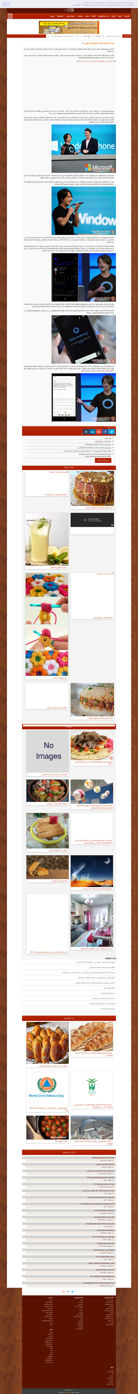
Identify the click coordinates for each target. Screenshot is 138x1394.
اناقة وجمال (49, 1308)
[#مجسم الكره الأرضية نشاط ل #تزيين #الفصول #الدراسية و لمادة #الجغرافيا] (92, 792)
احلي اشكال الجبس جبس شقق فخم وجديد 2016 (48, 952)
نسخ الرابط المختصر (103, 460)
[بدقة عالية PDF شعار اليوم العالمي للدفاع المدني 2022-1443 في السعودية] (92, 1087)
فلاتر (51, 1352)
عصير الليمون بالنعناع (59, 567)
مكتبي (81, 1308)
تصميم (52, 16)
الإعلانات (111, 1312)
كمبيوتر (81, 1312)
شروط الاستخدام (109, 1302)
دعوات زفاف (49, 1314)
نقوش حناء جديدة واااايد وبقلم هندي (104, 1217)
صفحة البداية (110, 1300)
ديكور (105, 1180)
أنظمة (94, 16)
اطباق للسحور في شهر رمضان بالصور (104, 1250)
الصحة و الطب (70, 16)
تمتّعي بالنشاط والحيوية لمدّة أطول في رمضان (101, 1263)
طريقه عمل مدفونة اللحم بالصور (105, 1270)
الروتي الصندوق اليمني (58, 850)
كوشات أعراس (110, 1384)
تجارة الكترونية (49, 1344)
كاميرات (81, 1310)
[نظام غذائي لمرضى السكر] (47, 694)
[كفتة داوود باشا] (47, 1128)
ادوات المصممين (48, 1317)
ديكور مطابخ (110, 1378)
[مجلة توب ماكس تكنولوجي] (69, 10)
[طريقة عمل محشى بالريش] (47, 791)
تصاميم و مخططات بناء (47, 1310)
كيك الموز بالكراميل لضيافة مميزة (99, 507)
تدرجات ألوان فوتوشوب (47, 1321)
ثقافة (51, 1348)
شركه (79, 450)
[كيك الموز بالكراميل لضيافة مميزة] (92, 488)
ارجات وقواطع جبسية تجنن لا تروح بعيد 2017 (102, 1276)
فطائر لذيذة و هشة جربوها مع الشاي (102, 967)
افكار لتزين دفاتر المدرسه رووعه (105, 1164)
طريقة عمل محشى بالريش (57, 803)
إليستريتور (50, 1334)
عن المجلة (111, 1306)
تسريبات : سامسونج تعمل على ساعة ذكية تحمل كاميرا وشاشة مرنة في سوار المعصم (94, 841)
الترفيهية (60, 16)
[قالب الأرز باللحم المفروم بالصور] (92, 699)
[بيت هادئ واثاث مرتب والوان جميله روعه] (92, 920)
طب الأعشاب (110, 1321)
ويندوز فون (99, 441)
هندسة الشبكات (48, 1360)
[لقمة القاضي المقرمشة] (92, 594)
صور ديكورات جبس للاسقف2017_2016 (103, 1237)
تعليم (120, 16)
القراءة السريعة (48, 1340)
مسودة (70, 450)
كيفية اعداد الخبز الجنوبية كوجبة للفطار (103, 1157)
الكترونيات (80, 1327)
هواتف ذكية (80, 1314)
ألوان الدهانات (103, 1186)
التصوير (50, 1336)
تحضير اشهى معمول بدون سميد (103, 998)
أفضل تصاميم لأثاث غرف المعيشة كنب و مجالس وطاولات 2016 (97, 1204)
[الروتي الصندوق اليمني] (47, 830)
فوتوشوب (50, 1356)
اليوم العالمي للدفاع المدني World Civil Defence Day (96, 977)
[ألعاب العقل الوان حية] (92, 520)
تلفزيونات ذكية (79, 1329)
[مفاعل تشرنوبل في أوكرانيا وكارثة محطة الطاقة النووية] (92, 1128)
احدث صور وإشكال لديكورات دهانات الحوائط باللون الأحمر (98, 1283)
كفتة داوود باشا (109, 988)
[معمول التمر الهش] (47, 867)
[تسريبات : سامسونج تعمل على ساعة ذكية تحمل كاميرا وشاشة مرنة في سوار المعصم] (92, 826)
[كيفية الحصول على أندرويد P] (47, 482)
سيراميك (111, 1380)
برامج (87, 16)
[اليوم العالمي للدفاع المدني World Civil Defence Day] (47, 1088)
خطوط (51, 1325)
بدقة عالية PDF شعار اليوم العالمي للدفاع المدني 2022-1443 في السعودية (88, 972)
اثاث (112, 1374)
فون (75, 450)
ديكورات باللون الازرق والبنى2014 (105, 1256)
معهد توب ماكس (109, 1319)
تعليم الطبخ (104, 1160)
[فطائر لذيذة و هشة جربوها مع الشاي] (47, 1043)
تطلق (88, 450)
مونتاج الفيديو (49, 1358)
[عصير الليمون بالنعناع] (47, 539)
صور (106, 1193)
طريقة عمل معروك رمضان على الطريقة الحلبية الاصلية (95, 962)
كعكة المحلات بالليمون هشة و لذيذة (102, 1003)
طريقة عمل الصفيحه (107, 1008)
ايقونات (50, 1319)
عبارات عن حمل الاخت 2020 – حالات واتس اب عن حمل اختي (98, 1190)
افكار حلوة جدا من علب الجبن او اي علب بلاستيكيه (100, 1171)
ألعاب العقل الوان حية (104, 533)
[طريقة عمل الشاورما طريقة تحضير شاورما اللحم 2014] (92, 745)
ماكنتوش (80, 1304)
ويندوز (66, 450)
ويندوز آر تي (80, 1321)
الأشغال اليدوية (102, 1173)
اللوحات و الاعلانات (48, 1306)
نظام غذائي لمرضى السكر (57, 707)
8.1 (92, 450)
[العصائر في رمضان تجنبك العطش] (47, 751)
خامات (51, 1323)
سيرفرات (81, 1302)
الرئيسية (127, 16)
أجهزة (113, 16)
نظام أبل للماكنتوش (78, 1317)
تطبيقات (80, 16)
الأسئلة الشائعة (109, 1308)
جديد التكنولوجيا (103, 16)
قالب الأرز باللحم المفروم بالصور (101, 718)
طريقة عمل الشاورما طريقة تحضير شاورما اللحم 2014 (94, 763)
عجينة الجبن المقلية (108, 993)
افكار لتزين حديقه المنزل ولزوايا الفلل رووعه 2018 (100, 1177)
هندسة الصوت (49, 1362)
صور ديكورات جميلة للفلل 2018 (105, 1243)
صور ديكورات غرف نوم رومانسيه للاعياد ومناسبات (100, 1197)
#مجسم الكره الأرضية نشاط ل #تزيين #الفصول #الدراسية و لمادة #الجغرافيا (94, 807)
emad (112, 1012)
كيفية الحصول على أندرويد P (56, 494)
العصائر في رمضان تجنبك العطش (54, 774)
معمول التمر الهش (59, 881)
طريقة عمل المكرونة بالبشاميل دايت (104, 1210)
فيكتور (50, 1354)
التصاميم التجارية (48, 1304)
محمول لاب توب (79, 1306)
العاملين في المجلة (108, 1310)
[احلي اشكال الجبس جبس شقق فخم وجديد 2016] (47, 922)
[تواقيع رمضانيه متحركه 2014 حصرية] (92, 871)
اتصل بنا (111, 1323)
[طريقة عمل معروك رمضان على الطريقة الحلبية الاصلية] (92, 1036)
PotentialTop (67, 1392)
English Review (109, 1325)
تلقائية (83, 450)
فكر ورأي (104, 1167)
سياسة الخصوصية (109, 1304)
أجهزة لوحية (80, 1325)
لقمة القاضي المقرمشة (103, 617)
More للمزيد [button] (76, 5)
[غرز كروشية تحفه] (47, 624)
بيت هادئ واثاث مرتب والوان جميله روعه (96, 948)
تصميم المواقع (48, 1342)
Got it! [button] (6, 4)
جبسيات (105, 1239)
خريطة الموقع (110, 1314)
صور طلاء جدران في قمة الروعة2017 (104, 1184)
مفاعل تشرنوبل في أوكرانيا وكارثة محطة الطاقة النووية (95, 982)
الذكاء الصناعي (49, 1338)
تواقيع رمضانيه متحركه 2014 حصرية (97, 888)
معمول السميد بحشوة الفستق (105, 1230)
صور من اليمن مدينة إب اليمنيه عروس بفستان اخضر (100, 1223)
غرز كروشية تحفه (60, 678)
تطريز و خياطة (49, 1312)
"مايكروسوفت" (98, 450)
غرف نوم (111, 1382)
